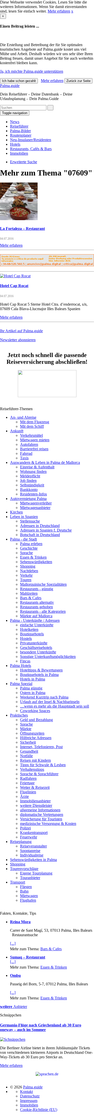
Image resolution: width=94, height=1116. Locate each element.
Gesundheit (29, 751)
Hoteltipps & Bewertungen (41, 670)
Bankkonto (29, 489)
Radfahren (28, 778)
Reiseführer (19, 126)
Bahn (24, 891)
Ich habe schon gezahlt (19, 81)
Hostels (26, 638)
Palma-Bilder (20, 131)
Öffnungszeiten (32, 733)
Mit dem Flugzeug (34, 422)
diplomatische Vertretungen (41, 814)
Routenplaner (20, 135)
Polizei (25, 828)
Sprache (26, 553)
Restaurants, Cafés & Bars (31, 149)
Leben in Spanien (24, 516)
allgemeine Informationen (40, 810)
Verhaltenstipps (32, 769)
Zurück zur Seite (78, 81)
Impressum (28, 1100)
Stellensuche (30, 521)
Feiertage (27, 783)
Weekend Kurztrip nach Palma (44, 697)
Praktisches (19, 715)
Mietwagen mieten (34, 440)
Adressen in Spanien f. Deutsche (46, 530)
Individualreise (31, 855)
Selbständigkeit (32, 485)
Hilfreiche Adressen (35, 738)
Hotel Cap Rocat (14, 286)
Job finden (28, 480)
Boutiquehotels (32, 634)
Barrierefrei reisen (34, 449)
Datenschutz (30, 1096)
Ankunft (16, 431)
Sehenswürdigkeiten (36, 562)
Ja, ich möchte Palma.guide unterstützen (31, 71)
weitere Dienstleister (36, 805)
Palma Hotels (20, 665)
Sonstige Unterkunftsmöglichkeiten (48, 656)
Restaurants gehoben (36, 607)
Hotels (15, 144)
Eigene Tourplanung (36, 873)
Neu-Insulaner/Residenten (30, 140)
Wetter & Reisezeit (35, 787)
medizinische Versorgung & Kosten (48, 823)
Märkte (25, 729)
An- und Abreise (23, 417)
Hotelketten (29, 629)
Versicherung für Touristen (41, 819)
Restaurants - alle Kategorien (43, 611)
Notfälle (26, 756)
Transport (17, 882)
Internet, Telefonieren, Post (41, 747)
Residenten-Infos (33, 494)
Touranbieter (30, 878)
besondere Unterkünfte (38, 652)
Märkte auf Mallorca (36, 616)
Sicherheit (28, 742)
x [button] (72, 11)
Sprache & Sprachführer (39, 774)
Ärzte (24, 796)
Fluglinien (28, 792)
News (14, 122)
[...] (13, 943)
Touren (25, 580)
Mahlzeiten (29, 593)
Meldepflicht (30, 476)
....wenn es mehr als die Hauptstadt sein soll (54, 706)
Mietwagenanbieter (35, 507)
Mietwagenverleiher (36, 503)
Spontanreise (30, 850)
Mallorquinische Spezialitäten (43, 584)
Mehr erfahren (59, 11)
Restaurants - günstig (36, 589)
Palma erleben (31, 544)
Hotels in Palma (32, 679)
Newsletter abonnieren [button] (18, 340)
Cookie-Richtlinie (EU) (38, 1109)
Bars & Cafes (30, 598)
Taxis (24, 458)
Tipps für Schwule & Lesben (43, 765)
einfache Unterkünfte (36, 625)
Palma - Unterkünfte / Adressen (35, 620)
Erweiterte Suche (23, 162)
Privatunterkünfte (33, 643)
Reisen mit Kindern (35, 760)
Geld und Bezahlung (36, 720)
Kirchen (16, 512)
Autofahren (29, 444)
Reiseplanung (21, 841)
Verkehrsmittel (31, 435)
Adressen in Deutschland (40, 526)
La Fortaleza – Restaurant (22, 228)
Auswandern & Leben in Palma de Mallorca (45, 462)
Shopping (27, 566)
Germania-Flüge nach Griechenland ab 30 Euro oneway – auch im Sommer (40, 1027)
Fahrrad (26, 453)
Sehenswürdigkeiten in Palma (33, 859)
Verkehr (26, 575)
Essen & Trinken (33, 557)
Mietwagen (29, 896)
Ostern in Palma (32, 693)
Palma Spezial (21, 683)
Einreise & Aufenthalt (37, 467)
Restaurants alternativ (37, 602)
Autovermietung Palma (28, 498)
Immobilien (19, 153)
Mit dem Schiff (32, 426)
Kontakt (26, 1091)
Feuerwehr (28, 837)
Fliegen (26, 887)
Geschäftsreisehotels (36, 647)
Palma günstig (31, 688)
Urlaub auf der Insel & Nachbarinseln (49, 702)
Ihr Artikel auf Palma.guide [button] (21, 331)
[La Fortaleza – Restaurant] (19, 219)
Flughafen (28, 900)
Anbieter (13, 1006)
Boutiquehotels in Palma (39, 674)
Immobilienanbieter (35, 801)
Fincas (25, 661)
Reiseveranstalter (33, 846)
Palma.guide (10, 85)
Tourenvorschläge (24, 869)
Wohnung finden (33, 471)
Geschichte (29, 548)
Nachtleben (29, 571)
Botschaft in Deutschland (40, 535)
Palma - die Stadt (23, 539)
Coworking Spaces (35, 711)
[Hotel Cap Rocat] (15, 276)
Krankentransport (34, 832)
